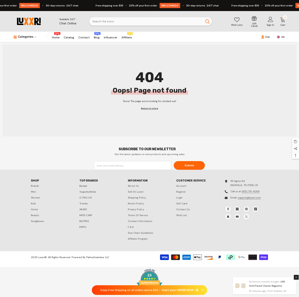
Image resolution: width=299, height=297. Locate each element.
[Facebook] (228, 209)
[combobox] (146, 21)
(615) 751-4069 (251, 191)
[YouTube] (237, 216)
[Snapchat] (228, 216)
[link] (254, 21)
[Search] (150, 21)
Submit (189, 165)
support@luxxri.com (249, 197)
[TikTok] (255, 209)
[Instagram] (237, 209)
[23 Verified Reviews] (149, 294)
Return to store (149, 108)
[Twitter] (246, 216)
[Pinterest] (246, 209)
